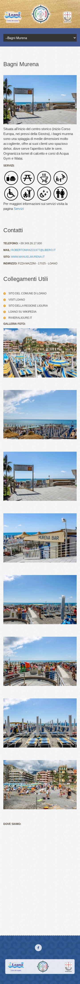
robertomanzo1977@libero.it (33, 250)
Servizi (19, 209)
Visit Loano (16, 299)
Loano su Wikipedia (22, 311)
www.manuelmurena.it (28, 256)
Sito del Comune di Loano (27, 293)
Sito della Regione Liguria (28, 305)
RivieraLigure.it (20, 317)
